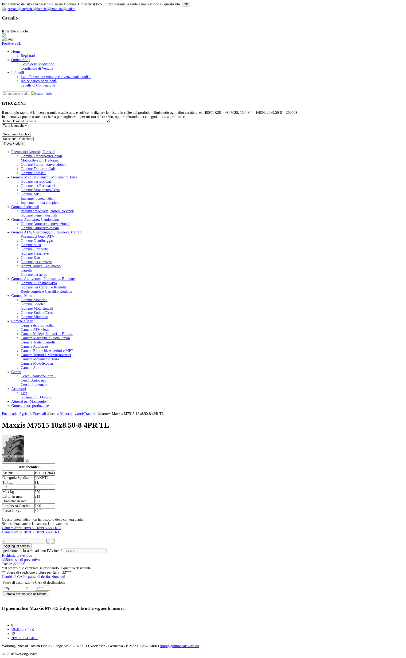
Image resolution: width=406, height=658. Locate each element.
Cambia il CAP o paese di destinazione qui (33, 577)
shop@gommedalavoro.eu (179, 646)
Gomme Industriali (25, 207)
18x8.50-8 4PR (22, 629)
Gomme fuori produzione (30, 406)
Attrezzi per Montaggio (28, 401)
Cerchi (16, 372)
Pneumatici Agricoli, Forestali (33, 152)
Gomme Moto (21, 296)
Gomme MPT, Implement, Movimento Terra (44, 177)
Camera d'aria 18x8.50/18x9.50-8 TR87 (31, 528)
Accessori (18, 389)
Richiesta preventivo (17, 555)
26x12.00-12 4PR (24, 638)
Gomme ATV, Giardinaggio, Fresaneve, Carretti (46, 232)
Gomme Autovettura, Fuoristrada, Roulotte (43, 279)
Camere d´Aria (22, 321)
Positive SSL (11, 43)
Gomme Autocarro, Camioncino (35, 219)
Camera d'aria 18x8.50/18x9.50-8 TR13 (31, 532)
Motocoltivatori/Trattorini (79, 414)
